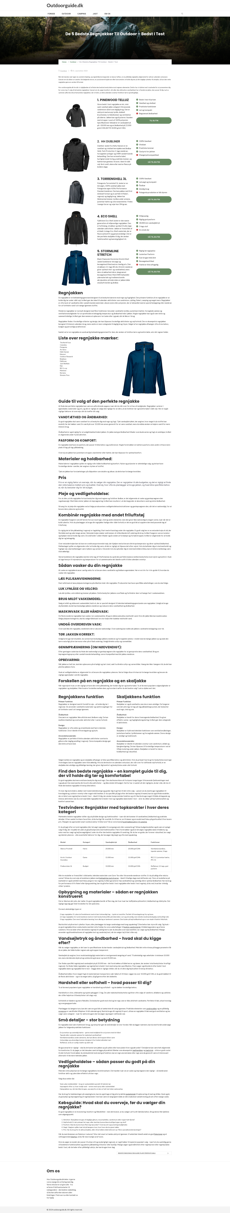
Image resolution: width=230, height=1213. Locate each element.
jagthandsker (138, 1050)
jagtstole (149, 1050)
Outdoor (66, 13)
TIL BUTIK (153, 120)
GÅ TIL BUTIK (154, 162)
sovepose (62, 1011)
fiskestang (158, 1134)
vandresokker (151, 1008)
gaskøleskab (131, 1094)
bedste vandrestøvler (132, 927)
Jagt (95, 13)
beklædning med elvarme (109, 878)
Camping (81, 13)
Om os (107, 13)
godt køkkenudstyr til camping (135, 822)
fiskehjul (73, 1137)
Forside (51, 13)
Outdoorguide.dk (65, 5)
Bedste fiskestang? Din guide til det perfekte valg (136, 1153)
